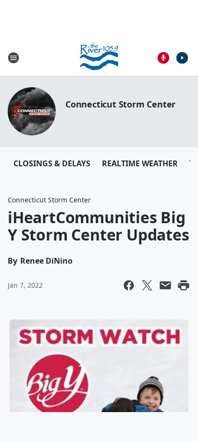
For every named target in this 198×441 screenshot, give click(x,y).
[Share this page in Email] (165, 285)
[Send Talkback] (163, 58)
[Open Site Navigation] (13, 58)
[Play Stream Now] (182, 58)
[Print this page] (183, 285)
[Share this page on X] (147, 285)
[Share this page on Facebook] (129, 285)
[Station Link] (99, 57)
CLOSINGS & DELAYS (51, 163)
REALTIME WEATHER (140, 163)
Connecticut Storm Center (120, 104)
